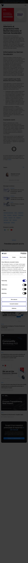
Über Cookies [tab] (23, 257)
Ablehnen (14, 308)
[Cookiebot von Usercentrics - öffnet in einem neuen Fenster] (20, 253)
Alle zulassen (14, 299)
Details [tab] (14, 257)
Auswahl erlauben (14, 303)
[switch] (24, 285)
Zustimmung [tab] (5, 257)
